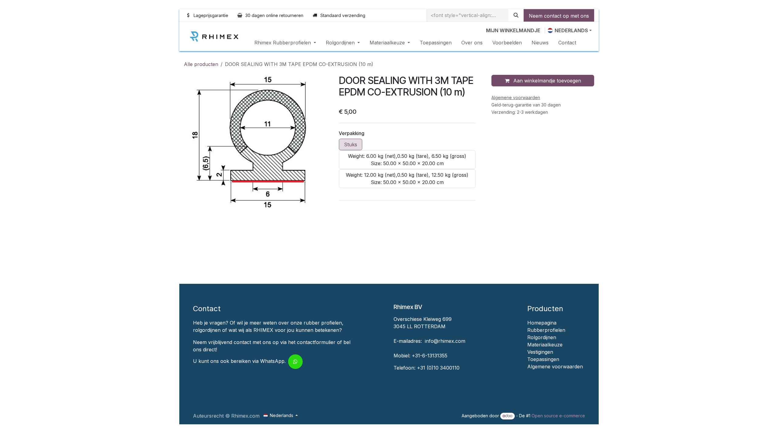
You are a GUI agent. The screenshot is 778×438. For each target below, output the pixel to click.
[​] (528, 374)
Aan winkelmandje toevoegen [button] (546, 81)
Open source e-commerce (558, 415)
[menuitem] (285, 42)
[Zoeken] (516, 15)
